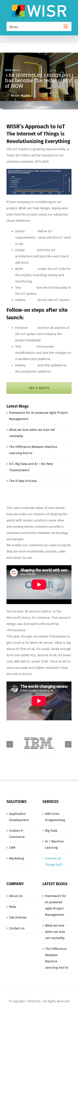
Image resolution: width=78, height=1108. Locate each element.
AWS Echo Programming (55, 817)
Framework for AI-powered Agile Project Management (55, 905)
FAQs (12, 907)
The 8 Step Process (23, 481)
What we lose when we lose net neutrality (55, 932)
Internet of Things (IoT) (53, 861)
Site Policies (18, 917)
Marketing (16, 858)
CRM (12, 848)
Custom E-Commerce (17, 834)
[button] (9, 744)
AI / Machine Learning (54, 844)
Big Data (51, 831)
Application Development (19, 817)
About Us (16, 896)
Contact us (16, 928)
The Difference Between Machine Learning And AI (56, 958)
